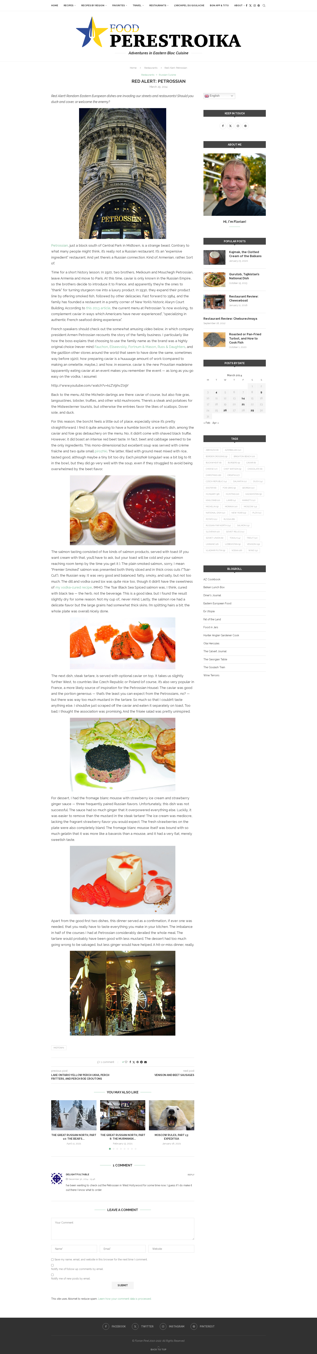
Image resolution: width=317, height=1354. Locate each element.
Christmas (213, 475)
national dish (215, 513)
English (214, 95)
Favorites (118, 5)
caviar (251, 463)
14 (243, 398)
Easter (211, 488)
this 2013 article (98, 308)
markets (248, 500)
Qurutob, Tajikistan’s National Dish (244, 276)
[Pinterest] (259, 5)
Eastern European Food (217, 603)
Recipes (68, 5)
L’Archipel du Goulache (189, 5)
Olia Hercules (211, 643)
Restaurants (157, 5)
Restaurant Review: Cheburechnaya (230, 318)
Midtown (59, 1048)
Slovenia (213, 532)
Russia (229, 519)
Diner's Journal (212, 595)
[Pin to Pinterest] (137, 1062)
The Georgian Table (215, 659)
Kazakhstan (253, 494)
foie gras (229, 488)
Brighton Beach (244, 456)
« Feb (206, 422)
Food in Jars (210, 627)
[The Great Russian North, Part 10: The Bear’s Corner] (73, 1115)
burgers (234, 463)
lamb (231, 500)
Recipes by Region (92, 5)
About (238, 5)
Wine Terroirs (211, 675)
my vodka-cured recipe (73, 587)
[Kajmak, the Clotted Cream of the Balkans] (214, 257)
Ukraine (212, 544)
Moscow (250, 506)
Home (54, 5)
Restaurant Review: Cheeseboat (243, 298)
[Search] (264, 5)
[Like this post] (126, 1062)
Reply (191, 1175)
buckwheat (213, 463)
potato (211, 519)
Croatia (233, 475)
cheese (211, 469)
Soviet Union (214, 538)
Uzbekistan (233, 544)
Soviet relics (235, 532)
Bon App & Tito (219, 5)
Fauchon (101, 347)
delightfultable (77, 1174)
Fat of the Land (212, 619)
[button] (56, 1125)
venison (253, 544)
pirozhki (101, 451)
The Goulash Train (214, 667)
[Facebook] (246, 5)
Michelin (212, 506)
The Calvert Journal (215, 651)
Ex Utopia (209, 611)
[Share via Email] (145, 1062)
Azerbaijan (233, 450)
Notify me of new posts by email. (70, 1278)
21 (243, 404)
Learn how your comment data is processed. (125, 1298)
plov (256, 513)
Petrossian (59, 245)
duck (258, 481)
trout (252, 538)
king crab (213, 500)
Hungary (212, 494)
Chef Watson (232, 469)
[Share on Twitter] (133, 1062)
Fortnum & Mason (142, 347)
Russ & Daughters (171, 347)
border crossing (216, 456)
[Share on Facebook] (130, 1062)
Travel (137, 5)
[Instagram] (255, 5)
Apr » (215, 422)
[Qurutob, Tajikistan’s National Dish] (214, 279)
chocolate (255, 469)
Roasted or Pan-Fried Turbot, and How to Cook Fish (245, 338)
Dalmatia (240, 481)
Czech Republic (216, 481)
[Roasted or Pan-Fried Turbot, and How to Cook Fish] (214, 339)
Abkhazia (212, 450)
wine (253, 550)
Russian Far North (218, 525)
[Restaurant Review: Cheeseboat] (214, 302)
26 (225, 410)
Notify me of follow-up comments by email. (77, 1269)
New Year (239, 513)
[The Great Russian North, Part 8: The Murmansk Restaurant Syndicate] (122, 1115)
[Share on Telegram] (141, 1062)
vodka (237, 550)
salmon (243, 525)
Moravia (231, 506)
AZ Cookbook (211, 579)
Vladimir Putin (215, 550)
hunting (232, 494)
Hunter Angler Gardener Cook (221, 635)
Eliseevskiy (118, 347)
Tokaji (235, 538)
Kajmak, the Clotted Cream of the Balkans (245, 254)
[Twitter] (250, 5)
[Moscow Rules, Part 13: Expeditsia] (171, 1115)
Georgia (248, 488)
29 (252, 410)
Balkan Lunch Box (214, 587)
